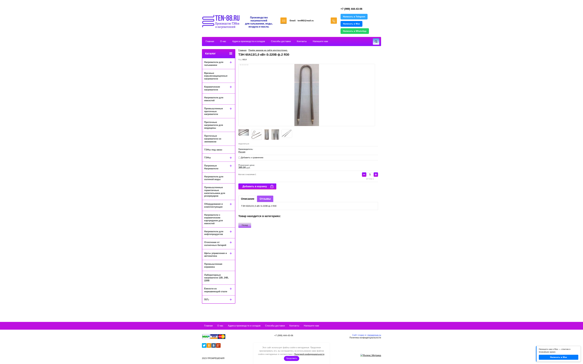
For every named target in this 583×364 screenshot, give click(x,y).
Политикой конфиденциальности (309, 354)
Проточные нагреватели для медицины (213, 125)
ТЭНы (207, 157)
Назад (245, 225)
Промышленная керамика (213, 265)
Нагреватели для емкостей (213, 99)
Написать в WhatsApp (355, 31)
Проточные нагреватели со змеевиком (212, 139)
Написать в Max (351, 23)
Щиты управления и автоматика (215, 254)
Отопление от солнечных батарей (215, 243)
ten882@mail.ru (306, 20)
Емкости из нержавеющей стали (215, 290)
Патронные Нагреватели (211, 167)
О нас (223, 41)
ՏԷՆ (206, 299)
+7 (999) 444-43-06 (351, 8)
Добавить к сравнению (251, 157)
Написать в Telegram (354, 16)
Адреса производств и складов (248, 41)
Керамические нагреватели (212, 88)
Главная (210, 41)
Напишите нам (320, 41)
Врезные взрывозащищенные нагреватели (215, 76)
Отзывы (265, 198)
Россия (241, 152)
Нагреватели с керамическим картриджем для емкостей (213, 219)
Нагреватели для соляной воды (213, 178)
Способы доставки (281, 41)
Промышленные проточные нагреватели (213, 111)
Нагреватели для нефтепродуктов (213, 233)
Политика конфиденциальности (365, 337)
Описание (247, 198)
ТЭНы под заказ (213, 149)
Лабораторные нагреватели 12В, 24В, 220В (216, 278)
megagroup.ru (374, 335)
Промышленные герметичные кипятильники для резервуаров (214, 191)
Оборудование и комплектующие (213, 205)
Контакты (302, 41)
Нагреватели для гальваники (213, 63)
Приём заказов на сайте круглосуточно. (268, 50)
